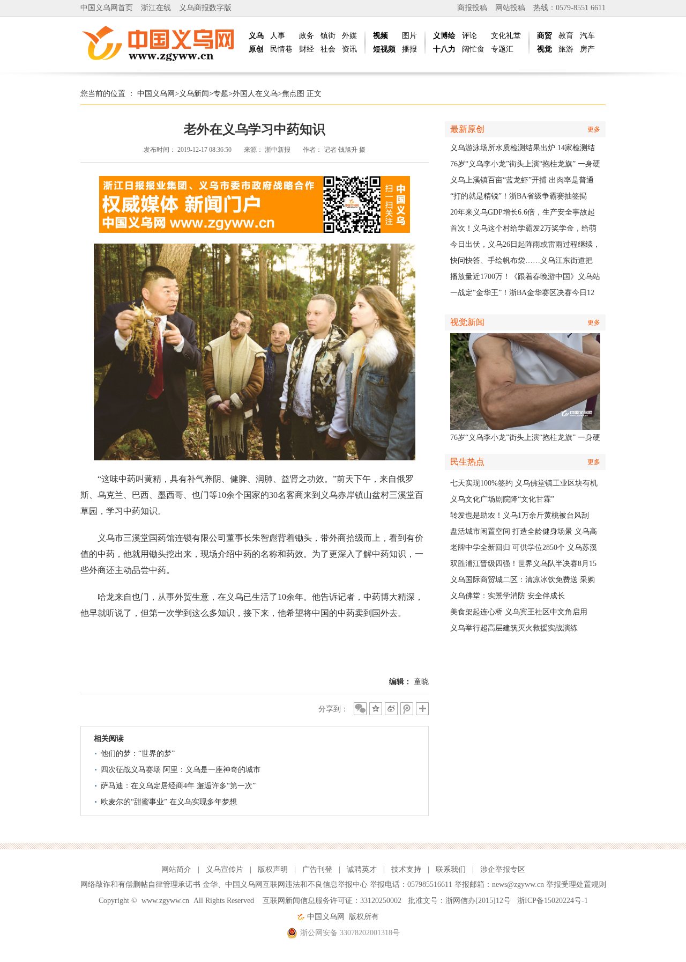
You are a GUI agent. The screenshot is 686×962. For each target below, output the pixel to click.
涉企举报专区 (502, 869)
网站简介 (176, 869)
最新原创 (467, 129)
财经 (306, 49)
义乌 (256, 36)
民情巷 (281, 49)
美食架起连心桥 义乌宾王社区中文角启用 (518, 612)
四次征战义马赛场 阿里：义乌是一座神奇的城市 (180, 770)
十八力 (444, 49)
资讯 (349, 49)
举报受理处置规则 (576, 884)
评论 (469, 36)
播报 (409, 49)
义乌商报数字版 (205, 8)
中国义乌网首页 (106, 8)
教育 (565, 36)
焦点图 (293, 94)
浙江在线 (156, 8)
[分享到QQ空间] (375, 708)
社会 (327, 49)
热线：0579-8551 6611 (569, 8)
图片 (409, 36)
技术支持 (406, 869)
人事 (277, 36)
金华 (210, 884)
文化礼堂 (506, 36)
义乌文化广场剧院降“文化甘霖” (502, 499)
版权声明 (273, 869)
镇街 (327, 36)
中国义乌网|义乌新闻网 (160, 43)
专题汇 (502, 49)
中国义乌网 (156, 94)
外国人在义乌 (255, 94)
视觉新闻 (467, 322)
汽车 (587, 36)
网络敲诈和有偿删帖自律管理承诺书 (140, 884)
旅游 (565, 49)
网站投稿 (510, 8)
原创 (256, 49)
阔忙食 (473, 49)
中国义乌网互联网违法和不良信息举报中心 (296, 884)
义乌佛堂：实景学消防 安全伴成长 (507, 596)
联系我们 (451, 869)
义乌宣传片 (224, 869)
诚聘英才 (362, 869)
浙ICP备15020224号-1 (552, 901)
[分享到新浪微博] (391, 708)
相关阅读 (109, 739)
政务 (306, 36)
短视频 (384, 49)
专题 (220, 94)
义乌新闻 (194, 94)
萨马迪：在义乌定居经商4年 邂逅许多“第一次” (178, 786)
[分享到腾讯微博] (406, 708)
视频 (380, 36)
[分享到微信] (360, 708)
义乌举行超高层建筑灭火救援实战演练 (514, 628)
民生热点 (467, 461)
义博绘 (444, 36)
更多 (593, 129)
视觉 (544, 49)
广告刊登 (317, 869)
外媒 (349, 36)
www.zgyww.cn (165, 901)
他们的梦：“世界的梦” (138, 754)
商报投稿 (472, 8)
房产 (587, 49)
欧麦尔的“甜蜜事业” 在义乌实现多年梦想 (169, 802)
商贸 (544, 36)
